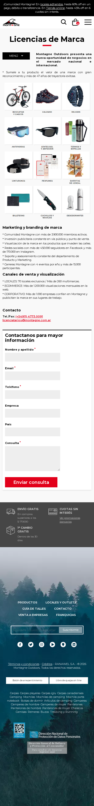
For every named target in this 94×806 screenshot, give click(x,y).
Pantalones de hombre (26, 708)
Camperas (80, 700)
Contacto (63, 608)
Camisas (21, 712)
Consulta (13, 443)
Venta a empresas (33, 615)
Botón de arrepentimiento (27, 680)
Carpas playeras (30, 693)
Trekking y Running (64, 712)
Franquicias (66, 615)
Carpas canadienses (70, 693)
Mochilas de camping (50, 697)
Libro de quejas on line (68, 680)
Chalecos (77, 708)
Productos (27, 602)
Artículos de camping (58, 700)
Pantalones (74, 704)
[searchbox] (62, 22)
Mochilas (29, 697)
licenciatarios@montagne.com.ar (27, 320)
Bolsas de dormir (32, 700)
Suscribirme (70, 630)
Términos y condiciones (23, 664)
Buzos (45, 712)
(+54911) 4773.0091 (29, 316)
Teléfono (13, 387)
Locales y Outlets (61, 602)
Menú (14, 56)
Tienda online (55, 8)
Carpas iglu (49, 693)
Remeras (33, 712)
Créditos (47, 664)
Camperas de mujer (53, 704)
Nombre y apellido (20, 349)
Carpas (14, 693)
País (8, 424)
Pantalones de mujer (56, 708)
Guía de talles (34, 608)
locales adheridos (51, 4)
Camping (16, 697)
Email (10, 368)
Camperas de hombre (25, 704)
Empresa (12, 405)
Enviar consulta (31, 482)
